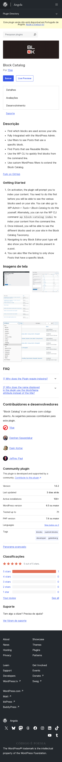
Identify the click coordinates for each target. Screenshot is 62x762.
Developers (9, 675)
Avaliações (12, 97)
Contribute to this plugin (27, 477)
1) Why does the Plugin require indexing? (25, 378)
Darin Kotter (16, 448)
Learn (6, 665)
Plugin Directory (11, 13)
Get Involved (40, 665)
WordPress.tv (12, 681)
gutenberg (53, 538)
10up (10, 70)
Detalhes (11, 89)
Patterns (37, 655)
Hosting (7, 650)
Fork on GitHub (11, 174)
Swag (37, 681)
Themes (37, 644)
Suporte (10, 113)
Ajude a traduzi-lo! (35, 24)
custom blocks (51, 532)
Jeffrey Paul (16, 458)
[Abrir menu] (57, 4)
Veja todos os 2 (51, 525)
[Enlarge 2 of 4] (54, 275)
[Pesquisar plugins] (35, 35)
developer (41, 538)
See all (55, 598)
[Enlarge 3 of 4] (25, 298)
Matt (7, 696)
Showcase (38, 639)
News (6, 644)
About (6, 639)
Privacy (7, 655)
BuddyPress (11, 706)
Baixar (8, 78)
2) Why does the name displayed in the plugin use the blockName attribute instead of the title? (21, 390)
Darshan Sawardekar (21, 437)
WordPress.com (13, 691)
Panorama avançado (14, 546)
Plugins (36, 650)
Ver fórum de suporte (14, 620)
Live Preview (24, 78)
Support (7, 670)
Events (36, 670)
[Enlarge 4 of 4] (54, 325)
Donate (38, 675)
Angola (14, 720)
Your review (9, 598)
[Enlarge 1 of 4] (25, 275)
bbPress (9, 701)
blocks (39, 532)
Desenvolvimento (15, 105)
